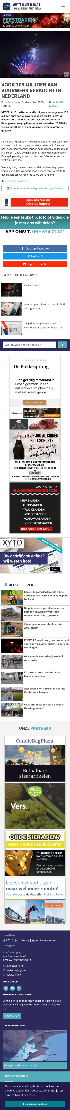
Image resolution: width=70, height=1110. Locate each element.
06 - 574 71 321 (48, 231)
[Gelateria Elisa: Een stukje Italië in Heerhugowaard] (12, 710)
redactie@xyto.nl (16, 970)
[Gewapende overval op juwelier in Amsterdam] (12, 662)
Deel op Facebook (37, 248)
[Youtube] (12, 988)
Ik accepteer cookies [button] (35, 1104)
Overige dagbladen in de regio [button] (21, 1065)
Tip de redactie (37, 264)
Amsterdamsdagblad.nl (27, 5)
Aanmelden (12, 1016)
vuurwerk (23, 181)
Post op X (36, 256)
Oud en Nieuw (32, 285)
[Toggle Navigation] (63, 6)
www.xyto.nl (14, 974)
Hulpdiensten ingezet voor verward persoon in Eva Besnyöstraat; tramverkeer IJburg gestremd (45, 612)
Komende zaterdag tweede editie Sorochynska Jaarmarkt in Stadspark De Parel (45, 595)
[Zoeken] (62, 345)
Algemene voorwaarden (16, 1076)
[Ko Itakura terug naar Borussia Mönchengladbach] (12, 678)
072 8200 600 (15, 966)
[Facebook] (6, 988)
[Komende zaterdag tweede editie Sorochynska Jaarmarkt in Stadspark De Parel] (12, 597)
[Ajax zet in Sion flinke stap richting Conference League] (12, 694)
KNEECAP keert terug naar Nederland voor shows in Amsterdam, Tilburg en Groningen (46, 644)
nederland (10, 181)
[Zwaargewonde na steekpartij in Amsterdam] (12, 629)
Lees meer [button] (28, 1095)
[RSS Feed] (19, 988)
